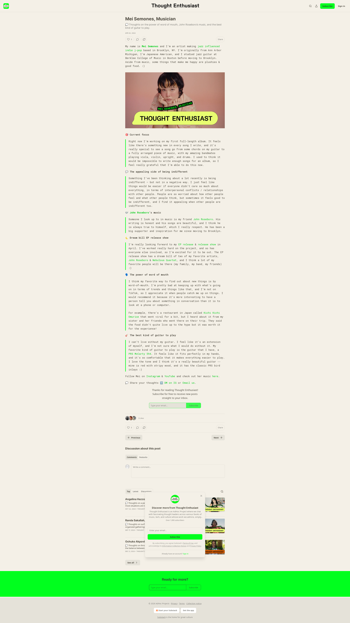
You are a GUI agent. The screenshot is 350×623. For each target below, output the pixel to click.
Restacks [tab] (143, 457)
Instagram (153, 376)
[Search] (310, 6)
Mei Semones (150, 46)
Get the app (188, 610)
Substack (161, 617)
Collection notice (194, 603)
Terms (182, 603)
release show (207, 244)
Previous (135, 437)
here (215, 376)
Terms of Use (188, 543)
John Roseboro (139, 212)
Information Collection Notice (174, 546)
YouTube (169, 376)
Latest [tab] (135, 491)
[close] (201, 496)
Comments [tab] (132, 457)
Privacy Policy (195, 546)
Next (216, 437)
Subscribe (327, 6)
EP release (185, 244)
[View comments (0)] (137, 39)
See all (130, 562)
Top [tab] (128, 491)
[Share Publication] (316, 6)
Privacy (174, 603)
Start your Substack (167, 610)
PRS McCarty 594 (140, 353)
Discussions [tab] (146, 491)
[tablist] (137, 457)
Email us (189, 382)
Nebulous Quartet (165, 260)
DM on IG (170, 382)
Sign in (341, 6)
